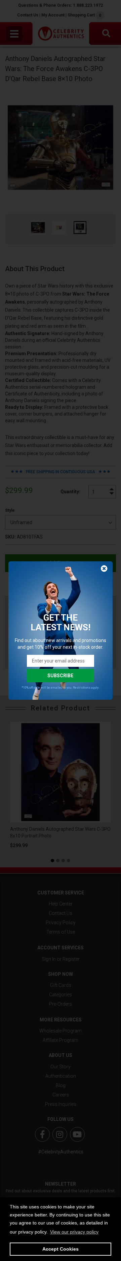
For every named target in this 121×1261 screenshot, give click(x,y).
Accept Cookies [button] (60, 1249)
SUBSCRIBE (60, 675)
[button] (74, 1232)
